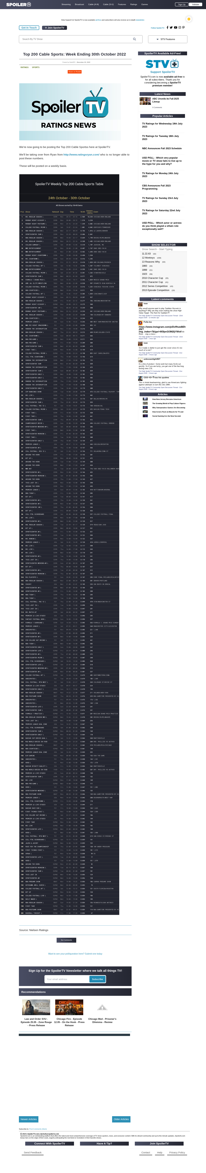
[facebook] (167, 27)
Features (122, 4)
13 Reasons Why (151, 261)
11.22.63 (146, 253)
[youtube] (175, 27)
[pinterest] (183, 27)
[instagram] (179, 27)
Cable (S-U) (108, 4)
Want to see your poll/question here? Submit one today (75, 954)
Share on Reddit (74, 72)
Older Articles (121, 1119)
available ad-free (173, 76)
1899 (144, 270)
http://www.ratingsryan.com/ (81, 154)
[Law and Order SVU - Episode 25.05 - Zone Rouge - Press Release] (36, 1015)
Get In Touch (29, 27)
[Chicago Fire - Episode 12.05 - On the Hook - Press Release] (69, 1015)
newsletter (140, 20)
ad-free (98, 20)
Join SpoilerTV (55, 27)
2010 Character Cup (152, 278)
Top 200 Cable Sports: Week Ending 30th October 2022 (74, 54)
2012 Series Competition (155, 286)
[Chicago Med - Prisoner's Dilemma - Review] (102, 1015)
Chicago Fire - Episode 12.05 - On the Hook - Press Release (69, 1022)
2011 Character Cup (152, 282)
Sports (36, 67)
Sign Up (181, 4)
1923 (144, 274)
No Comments (66, 940)
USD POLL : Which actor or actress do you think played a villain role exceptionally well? (161, 226)
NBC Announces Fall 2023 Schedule (162, 148)
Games (144, 4)
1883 (144, 266)
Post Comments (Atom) (38, 1129)
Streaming (66, 4)
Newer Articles (29, 1119)
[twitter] (171, 27)
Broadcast (79, 4)
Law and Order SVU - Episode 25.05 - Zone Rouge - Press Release (36, 1022)
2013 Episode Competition (155, 290)
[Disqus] (74, 1074)
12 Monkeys (148, 257)
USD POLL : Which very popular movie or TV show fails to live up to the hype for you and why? (162, 160)
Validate (195, 4)
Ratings (133, 4)
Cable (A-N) (93, 4)
